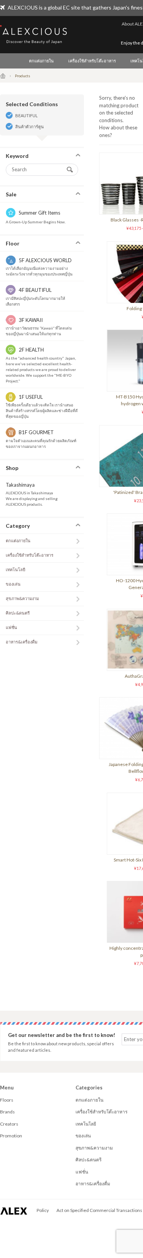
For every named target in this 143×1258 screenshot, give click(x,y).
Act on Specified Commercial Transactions (99, 1210)
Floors (6, 1100)
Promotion (11, 1136)
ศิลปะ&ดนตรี (18, 612)
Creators (9, 1124)
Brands (7, 1112)
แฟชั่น (11, 627)
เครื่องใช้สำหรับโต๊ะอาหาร (92, 60)
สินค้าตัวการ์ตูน (29, 126)
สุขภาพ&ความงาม (22, 598)
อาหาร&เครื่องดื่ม (21, 641)
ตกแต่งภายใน (41, 60)
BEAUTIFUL (26, 115)
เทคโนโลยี (15, 569)
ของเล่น (13, 583)
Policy (43, 1210)
